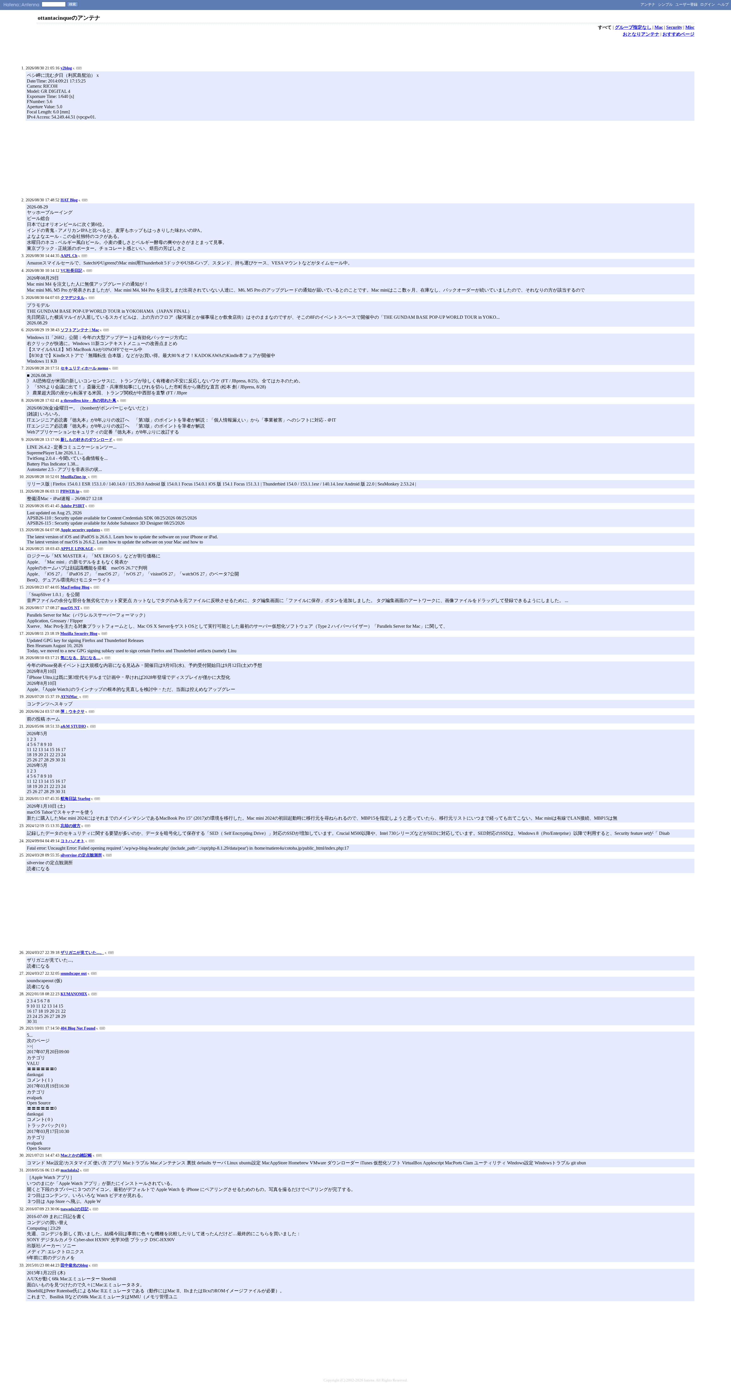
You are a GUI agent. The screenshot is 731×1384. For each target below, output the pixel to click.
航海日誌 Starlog (75, 799)
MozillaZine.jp (74, 477)
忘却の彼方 (71, 826)
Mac (658, 27)
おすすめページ (678, 34)
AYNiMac (70, 697)
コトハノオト (73, 841)
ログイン (707, 4)
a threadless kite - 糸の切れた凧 (88, 400)
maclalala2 (70, 1170)
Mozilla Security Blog (78, 633)
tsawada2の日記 (75, 1209)
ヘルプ (723, 4)
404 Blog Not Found (78, 1028)
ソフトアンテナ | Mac (80, 330)
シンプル (665, 4)
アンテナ (647, 4)
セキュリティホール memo (84, 368)
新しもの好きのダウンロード (87, 440)
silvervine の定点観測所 (81, 855)
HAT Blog (69, 200)
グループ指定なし (633, 27)
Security (674, 27)
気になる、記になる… (81, 658)
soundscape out (74, 973)
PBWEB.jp (69, 491)
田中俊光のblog (74, 1265)
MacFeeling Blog (75, 587)
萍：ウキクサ (73, 711)
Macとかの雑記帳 (76, 1155)
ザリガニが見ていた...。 (82, 952)
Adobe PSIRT (73, 506)
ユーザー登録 (686, 4)
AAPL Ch (69, 256)
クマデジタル (73, 298)
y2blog (66, 68)
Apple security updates (80, 530)
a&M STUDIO (73, 726)
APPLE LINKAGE (77, 549)
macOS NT (70, 608)
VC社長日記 (71, 270)
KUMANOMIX (74, 994)
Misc (689, 27)
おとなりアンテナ (641, 34)
